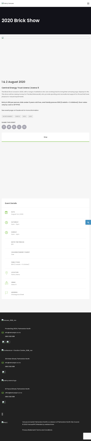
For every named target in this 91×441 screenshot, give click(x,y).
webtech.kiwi (49, 424)
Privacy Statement (28, 430)
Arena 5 (14, 284)
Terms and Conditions (44, 430)
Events (18, 116)
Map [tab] (45, 137)
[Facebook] (4, 127)
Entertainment (7, 116)
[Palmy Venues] (8, 3)
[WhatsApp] (19, 127)
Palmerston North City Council (68, 422)
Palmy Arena (15, 274)
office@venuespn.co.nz (13, 393)
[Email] (24, 127)
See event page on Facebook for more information (20, 110)
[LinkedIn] (14, 127)
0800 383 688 (10, 336)
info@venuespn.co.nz (13, 332)
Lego (30, 116)
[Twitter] (9, 127)
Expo (24, 116)
